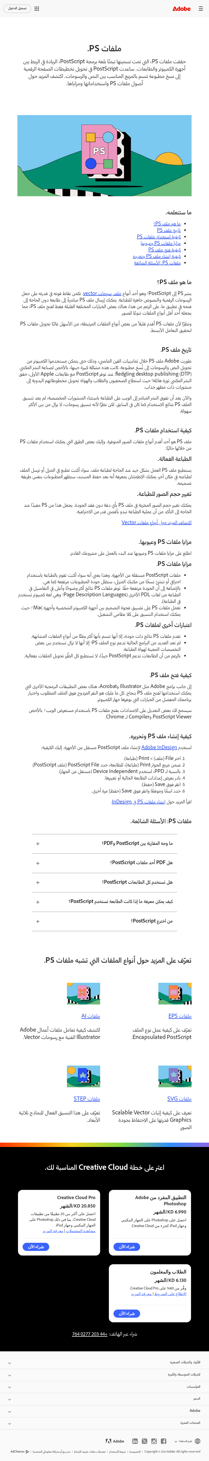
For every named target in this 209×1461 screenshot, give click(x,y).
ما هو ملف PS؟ (167, 224)
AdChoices (17, 1452)
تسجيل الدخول (17, 8)
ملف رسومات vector (102, 294)
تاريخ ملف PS (169, 230)
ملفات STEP (87, 1099)
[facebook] (163, 1441)
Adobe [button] (195, 1411)
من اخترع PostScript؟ (152, 921)
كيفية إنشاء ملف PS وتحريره (157, 257)
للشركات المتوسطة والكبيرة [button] (184, 1374)
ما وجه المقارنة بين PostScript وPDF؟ (137, 844)
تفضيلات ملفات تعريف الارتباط (90, 1452)
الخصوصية (134, 1452)
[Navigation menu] (201, 8)
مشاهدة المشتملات (81, 1231)
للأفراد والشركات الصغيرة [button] (185, 1362)
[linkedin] (135, 1441)
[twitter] (144, 1441)
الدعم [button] (196, 1399)
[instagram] (154, 1441)
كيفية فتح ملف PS (164, 250)
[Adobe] (181, 8)
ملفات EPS (180, 1016)
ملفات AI (90, 1016)
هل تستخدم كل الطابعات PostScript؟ (137, 882)
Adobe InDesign (159, 748)
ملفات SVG (179, 1099)
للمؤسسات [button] (193, 1387)
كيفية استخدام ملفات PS (159, 237)
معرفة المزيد (53, 1231)
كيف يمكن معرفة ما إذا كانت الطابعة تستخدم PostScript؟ (121, 902)
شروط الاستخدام (117, 1452)
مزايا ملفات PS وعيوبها (161, 244)
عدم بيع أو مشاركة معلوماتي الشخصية (51, 1452)
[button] (36, 8)
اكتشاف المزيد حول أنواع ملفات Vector (157, 523)
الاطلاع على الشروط (170, 1294)
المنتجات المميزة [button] (190, 1423)
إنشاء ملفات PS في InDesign (138, 802)
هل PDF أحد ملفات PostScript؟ (141, 863)
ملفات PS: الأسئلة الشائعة (157, 263)
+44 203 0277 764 (89, 1334)
